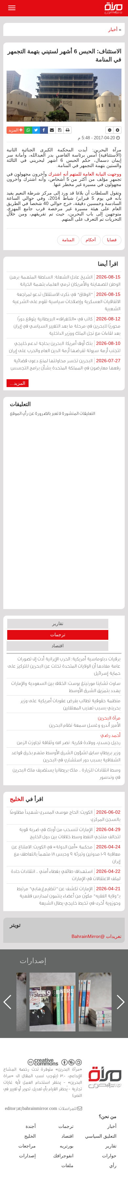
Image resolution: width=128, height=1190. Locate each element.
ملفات (67, 1165)
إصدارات (33, 961)
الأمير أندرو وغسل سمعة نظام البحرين (84, 721)
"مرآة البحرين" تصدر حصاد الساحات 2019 (90, 987)
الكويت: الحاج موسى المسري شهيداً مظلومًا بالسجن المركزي (65, 815)
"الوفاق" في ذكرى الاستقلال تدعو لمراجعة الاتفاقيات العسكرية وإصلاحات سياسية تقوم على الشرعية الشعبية (66, 301)
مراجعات (27, 1145)
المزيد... (17, 383)
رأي (113, 1165)
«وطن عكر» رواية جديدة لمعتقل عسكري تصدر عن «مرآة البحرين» (40, 991)
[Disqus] (64, 516)
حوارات (109, 1155)
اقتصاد (58, 645)
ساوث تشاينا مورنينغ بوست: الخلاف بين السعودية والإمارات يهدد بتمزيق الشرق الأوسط (65, 687)
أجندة (31, 1126)
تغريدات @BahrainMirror (96, 936)
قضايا (112, 239)
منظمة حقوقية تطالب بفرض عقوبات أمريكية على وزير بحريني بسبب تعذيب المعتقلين (70, 704)
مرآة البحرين (115, 8)
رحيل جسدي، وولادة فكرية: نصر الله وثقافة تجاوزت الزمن (68, 739)
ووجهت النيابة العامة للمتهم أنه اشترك (84, 174)
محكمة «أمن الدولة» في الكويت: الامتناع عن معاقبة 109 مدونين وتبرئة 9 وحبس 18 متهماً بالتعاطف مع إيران (65, 853)
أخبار (112, 29)
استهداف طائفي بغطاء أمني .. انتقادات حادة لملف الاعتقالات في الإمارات (65, 875)
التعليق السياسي (101, 1136)
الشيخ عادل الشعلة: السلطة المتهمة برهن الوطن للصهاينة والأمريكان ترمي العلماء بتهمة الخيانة (65, 280)
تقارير (57, 623)
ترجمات (57, 634)
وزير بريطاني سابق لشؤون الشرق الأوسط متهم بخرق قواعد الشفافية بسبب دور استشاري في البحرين (65, 756)
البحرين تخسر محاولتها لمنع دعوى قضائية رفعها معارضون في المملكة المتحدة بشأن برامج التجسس (65, 364)
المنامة (68, 239)
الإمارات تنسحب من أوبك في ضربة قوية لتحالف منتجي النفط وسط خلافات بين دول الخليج (69, 833)
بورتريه (67, 1145)
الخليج (17, 799)
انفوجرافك (63, 1155)
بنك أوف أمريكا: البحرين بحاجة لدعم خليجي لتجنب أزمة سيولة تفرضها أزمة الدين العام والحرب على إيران (64, 347)
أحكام (91, 239)
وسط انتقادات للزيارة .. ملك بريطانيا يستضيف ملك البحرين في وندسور (66, 773)
